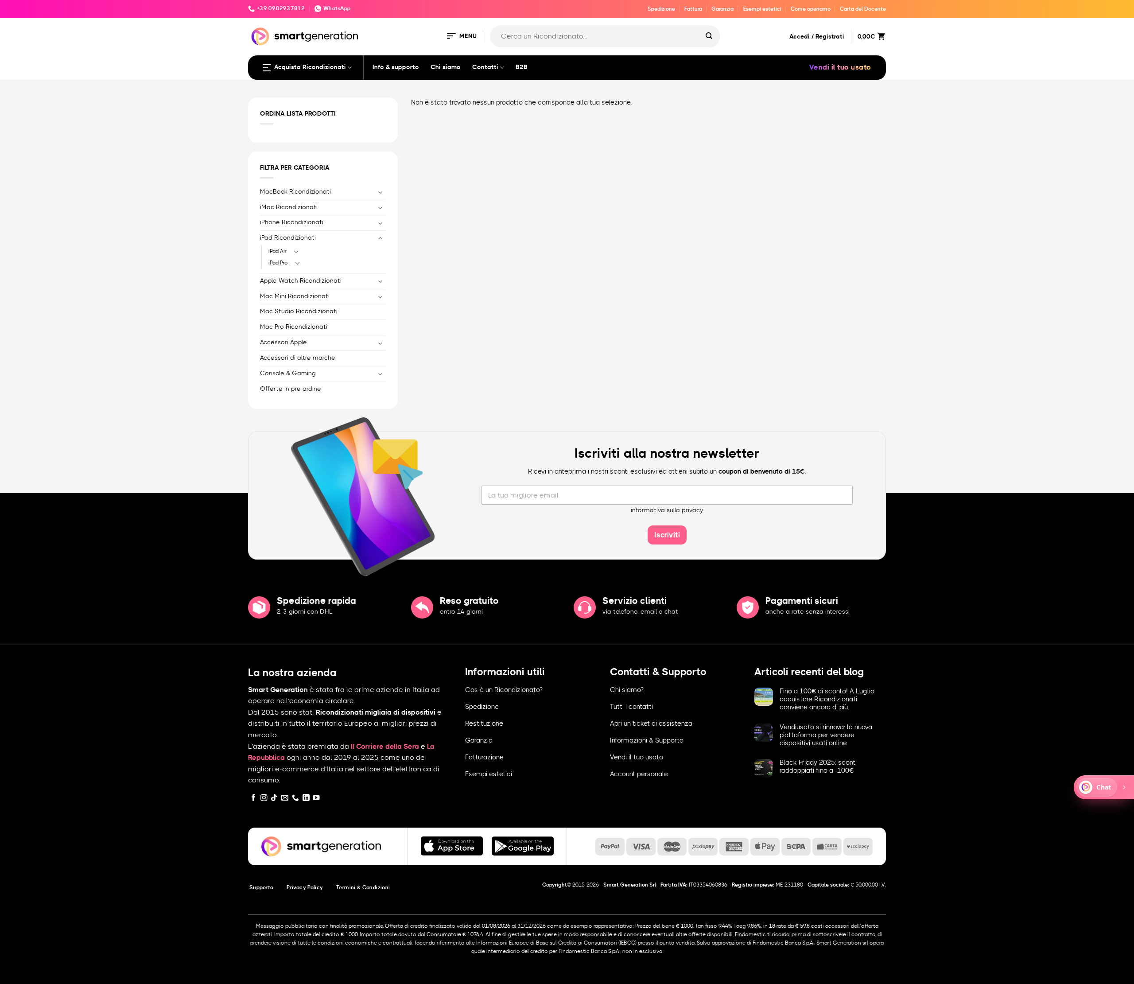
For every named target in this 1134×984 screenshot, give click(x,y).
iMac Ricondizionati (289, 207)
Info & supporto (396, 67)
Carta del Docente (863, 9)
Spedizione (661, 9)
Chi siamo (446, 67)
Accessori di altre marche (297, 358)
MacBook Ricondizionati (295, 192)
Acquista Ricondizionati (310, 67)
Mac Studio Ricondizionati (299, 311)
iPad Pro (278, 262)
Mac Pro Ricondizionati (293, 327)
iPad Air (277, 251)
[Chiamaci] (295, 798)
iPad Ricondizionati (288, 238)
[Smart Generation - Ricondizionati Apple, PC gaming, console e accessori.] (304, 37)
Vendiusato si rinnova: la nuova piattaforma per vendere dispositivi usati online (826, 735)
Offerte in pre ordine (290, 389)
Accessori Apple (283, 342)
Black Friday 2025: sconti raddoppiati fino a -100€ (818, 766)
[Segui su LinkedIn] (306, 798)
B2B (522, 67)
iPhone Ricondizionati (291, 222)
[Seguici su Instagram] (264, 798)
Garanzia (722, 9)
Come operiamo (811, 9)
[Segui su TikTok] (274, 798)
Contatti (485, 67)
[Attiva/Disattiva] (380, 192)
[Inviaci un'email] (284, 798)
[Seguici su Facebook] (253, 798)
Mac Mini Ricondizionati (295, 296)
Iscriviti (667, 535)
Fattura (693, 9)
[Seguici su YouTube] (316, 798)
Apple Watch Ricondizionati (301, 281)
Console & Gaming (288, 373)
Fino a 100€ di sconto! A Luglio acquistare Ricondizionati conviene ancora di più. (827, 699)
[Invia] (709, 36)
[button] (461, 36)
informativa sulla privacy (667, 510)
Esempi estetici (762, 9)
